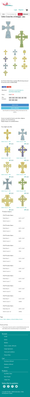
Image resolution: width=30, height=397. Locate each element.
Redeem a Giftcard (8, 364)
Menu (3, 14)
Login (15, 10)
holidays (17, 319)
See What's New (8, 373)
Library (5, 339)
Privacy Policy (7, 355)
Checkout (6, 367)
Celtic (4, 319)
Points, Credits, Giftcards (10, 345)
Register (21, 10)
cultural (13, 319)
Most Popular (7, 376)
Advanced (25, 14)
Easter (21, 319)
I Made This (7, 379)
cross (1, 319)
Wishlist (6, 342)
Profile (5, 336)
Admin (10, 393)
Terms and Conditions (9, 352)
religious (8, 319)
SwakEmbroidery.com (12, 5)
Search (20, 14)
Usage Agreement (8, 348)
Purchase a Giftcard (9, 361)
